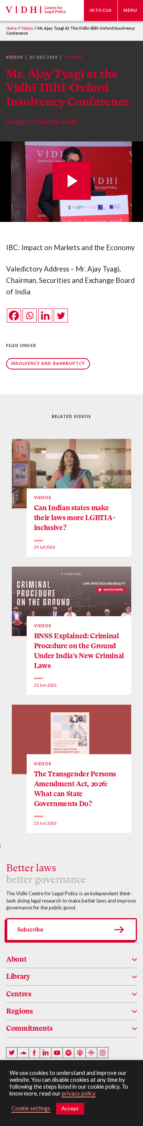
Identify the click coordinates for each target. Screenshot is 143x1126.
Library (18, 976)
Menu (130, 10)
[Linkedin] (45, 315)
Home (11, 28)
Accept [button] (70, 1108)
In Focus (101, 10)
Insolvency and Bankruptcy (48, 363)
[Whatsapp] (29, 315)
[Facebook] (14, 315)
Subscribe (30, 929)
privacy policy (79, 1093)
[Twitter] (61, 315)
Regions (19, 1011)
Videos (27, 28)
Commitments (29, 1028)
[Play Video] (72, 181)
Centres (18, 994)
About (16, 959)
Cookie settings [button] (30, 1108)
